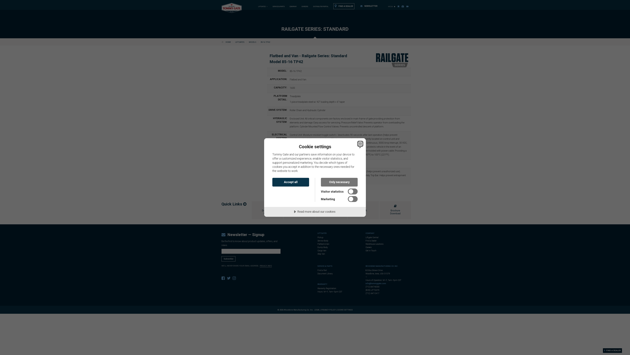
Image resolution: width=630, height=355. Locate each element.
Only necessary (339, 182)
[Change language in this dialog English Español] (360, 144)
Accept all (291, 182)
